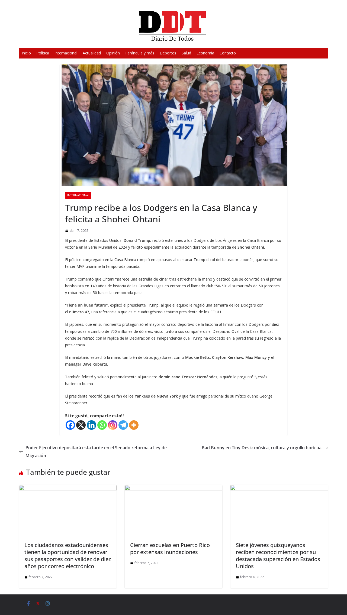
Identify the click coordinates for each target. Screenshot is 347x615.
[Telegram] (123, 425)
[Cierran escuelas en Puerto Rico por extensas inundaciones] (173, 489)
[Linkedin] (91, 425)
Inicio (26, 53)
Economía (205, 53)
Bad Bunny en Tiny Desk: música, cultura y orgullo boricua (262, 448)
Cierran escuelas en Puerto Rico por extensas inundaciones (170, 548)
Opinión (113, 53)
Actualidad (92, 53)
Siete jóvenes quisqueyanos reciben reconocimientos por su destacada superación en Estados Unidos (278, 555)
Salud (186, 53)
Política (42, 53)
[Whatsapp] (102, 425)
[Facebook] (70, 425)
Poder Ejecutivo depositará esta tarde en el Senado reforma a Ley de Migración (96, 451)
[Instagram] (112, 425)
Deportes (168, 53)
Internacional (65, 53)
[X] (81, 425)
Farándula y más (139, 53)
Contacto (228, 53)
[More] (134, 425)
